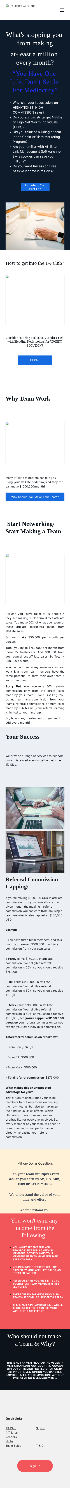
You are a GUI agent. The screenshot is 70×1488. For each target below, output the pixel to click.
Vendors (11, 1437)
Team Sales (13, 1445)
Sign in (40, 1428)
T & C (40, 1445)
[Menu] (62, 10)
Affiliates (12, 1432)
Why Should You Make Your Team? (35, 497)
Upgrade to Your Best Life (35, 187)
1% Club (35, 360)
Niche (9, 1441)
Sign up (35, 1466)
